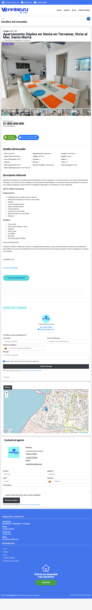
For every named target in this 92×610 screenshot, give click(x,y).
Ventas (67, 10)
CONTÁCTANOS (84, 10)
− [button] (6, 396)
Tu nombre (7, 338)
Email (5, 478)
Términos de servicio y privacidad (31, 370)
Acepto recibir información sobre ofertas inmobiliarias (23, 495)
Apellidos (50, 471)
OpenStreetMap (83, 432)
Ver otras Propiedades (16, 278)
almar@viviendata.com (47, 329)
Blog (74, 10)
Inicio (59, 10)
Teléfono (50, 478)
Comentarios (7, 485)
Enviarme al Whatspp (10, 268)
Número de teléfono (10, 345)
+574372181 (28, 2)
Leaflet (71, 432)
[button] (88, 43)
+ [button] (6, 392)
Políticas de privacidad (11, 561)
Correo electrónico (54, 338)
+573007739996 (41, 2)
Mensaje (6, 352)
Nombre (6, 471)
